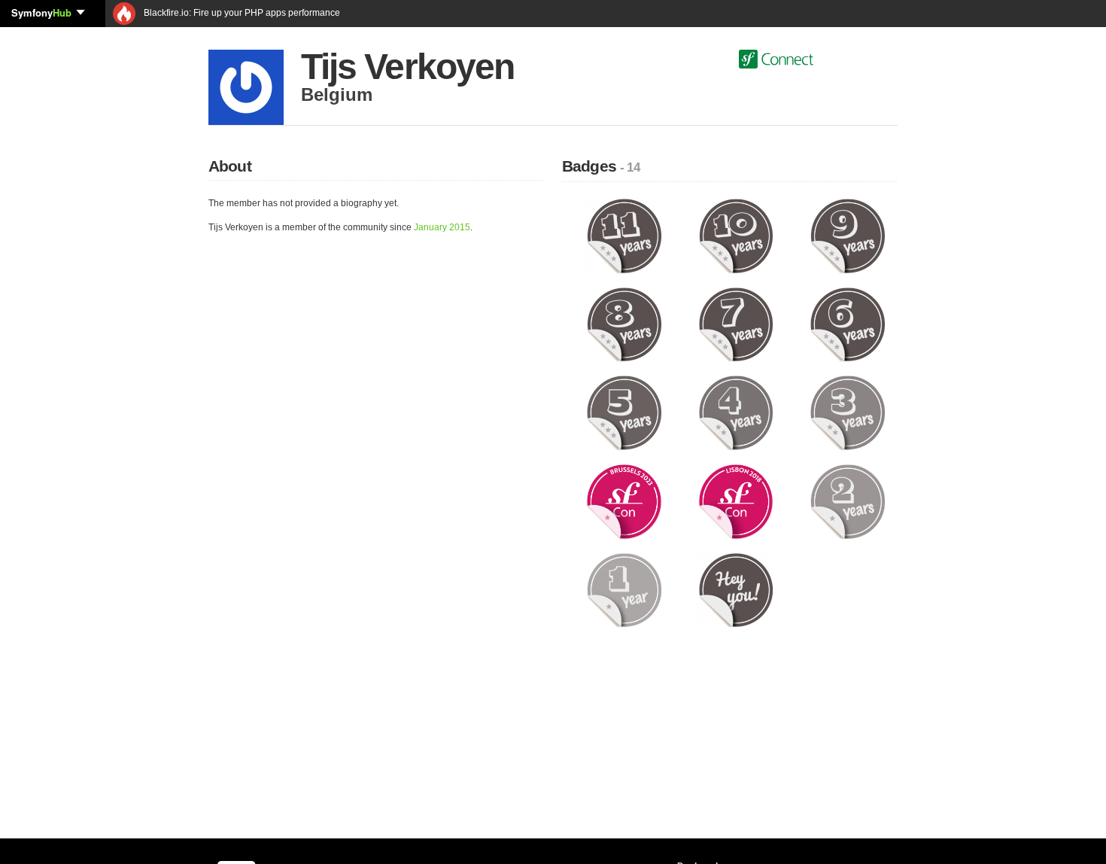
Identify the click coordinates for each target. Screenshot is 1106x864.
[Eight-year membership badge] (624, 323)
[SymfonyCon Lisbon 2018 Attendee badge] (736, 501)
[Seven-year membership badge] (736, 323)
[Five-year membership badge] (624, 412)
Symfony (41, 12)
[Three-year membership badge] (847, 412)
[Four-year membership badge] (736, 412)
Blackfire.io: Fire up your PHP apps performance (240, 13)
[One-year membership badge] (624, 589)
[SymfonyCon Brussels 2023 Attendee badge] (624, 501)
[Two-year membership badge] (847, 501)
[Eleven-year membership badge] (624, 235)
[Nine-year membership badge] (847, 235)
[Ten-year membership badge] (736, 235)
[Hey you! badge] (736, 589)
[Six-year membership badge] (847, 323)
